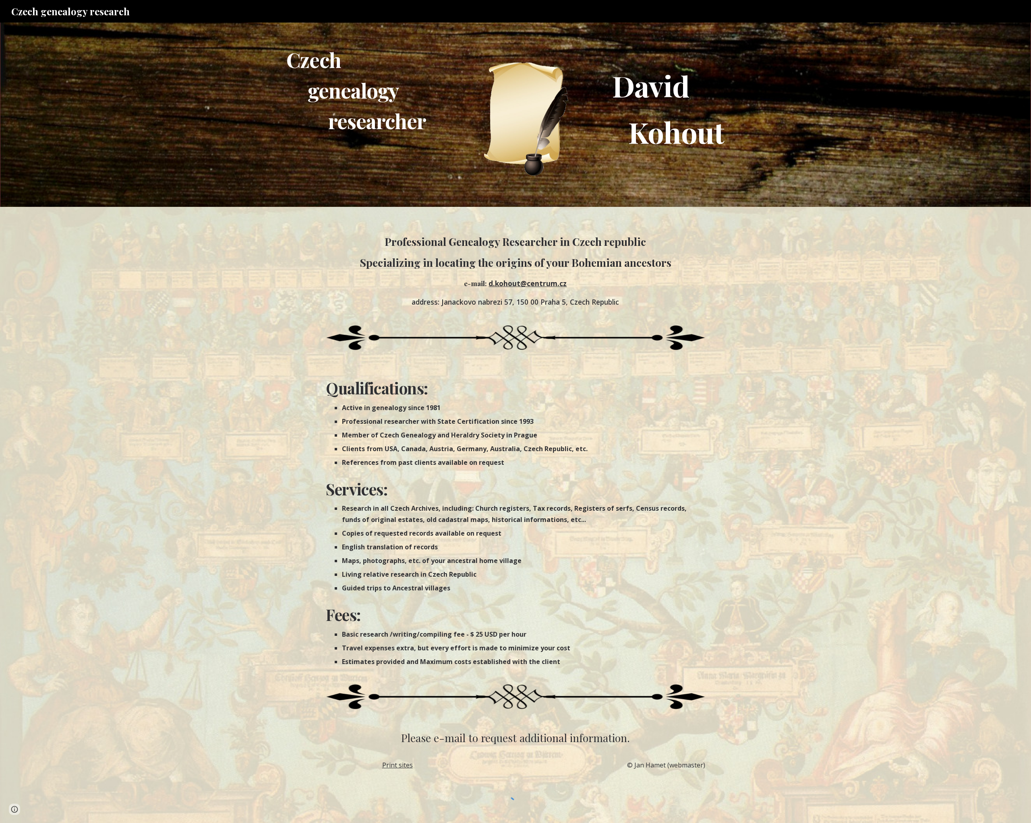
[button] (14, 809)
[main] (376, 90)
